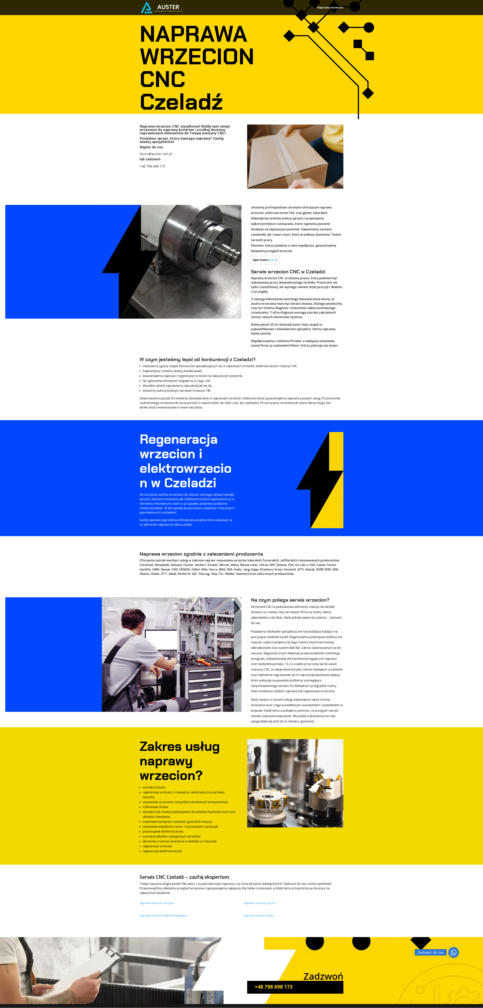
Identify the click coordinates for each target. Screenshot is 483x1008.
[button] (453, 952)
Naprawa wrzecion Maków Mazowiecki (163, 915)
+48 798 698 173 (152, 166)
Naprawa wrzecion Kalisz (258, 915)
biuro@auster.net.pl (156, 153)
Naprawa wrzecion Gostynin (157, 903)
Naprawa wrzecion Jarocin (259, 903)
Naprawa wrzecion (330, 7)
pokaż (272, 260)
